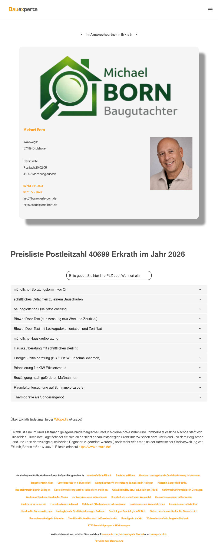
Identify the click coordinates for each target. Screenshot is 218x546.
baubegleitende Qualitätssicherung (40, 308)
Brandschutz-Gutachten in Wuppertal (131, 497)
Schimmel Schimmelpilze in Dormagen (182, 489)
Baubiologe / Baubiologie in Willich (127, 511)
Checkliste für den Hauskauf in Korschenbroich (92, 518)
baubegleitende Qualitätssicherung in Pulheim (80, 511)
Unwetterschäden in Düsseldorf (73, 482)
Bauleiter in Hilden (125, 475)
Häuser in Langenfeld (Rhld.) (173, 482)
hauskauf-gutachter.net (131, 534)
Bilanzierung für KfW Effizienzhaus (40, 367)
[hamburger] (210, 9)
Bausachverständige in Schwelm (46, 518)
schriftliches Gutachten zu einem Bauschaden (48, 299)
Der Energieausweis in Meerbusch (89, 497)
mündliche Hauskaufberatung (36, 338)
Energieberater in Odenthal (183, 504)
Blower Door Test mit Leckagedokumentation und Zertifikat (58, 328)
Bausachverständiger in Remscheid (173, 497)
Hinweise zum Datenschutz (109, 540)
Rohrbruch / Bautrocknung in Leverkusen (103, 504)
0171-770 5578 (32, 192)
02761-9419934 (33, 186)
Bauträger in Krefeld (131, 518)
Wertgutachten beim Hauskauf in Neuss (47, 497)
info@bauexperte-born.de (39, 198)
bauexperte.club (158, 534)
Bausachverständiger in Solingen (32, 489)
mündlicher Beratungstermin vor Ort (40, 289)
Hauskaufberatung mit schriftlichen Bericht (45, 348)
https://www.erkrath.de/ (95, 446)
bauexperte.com (110, 534)
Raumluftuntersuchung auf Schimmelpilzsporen (49, 387)
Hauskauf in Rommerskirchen (36, 511)
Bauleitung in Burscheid (33, 504)
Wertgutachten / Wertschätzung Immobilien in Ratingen (124, 482)
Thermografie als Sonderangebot (39, 397)
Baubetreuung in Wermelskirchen (147, 504)
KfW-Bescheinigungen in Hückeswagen (109, 525)
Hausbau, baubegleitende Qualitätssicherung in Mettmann (169, 475)
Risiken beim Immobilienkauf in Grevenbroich (173, 511)
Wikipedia (61, 419)
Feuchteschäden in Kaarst (64, 504)
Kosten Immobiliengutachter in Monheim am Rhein (81, 489)
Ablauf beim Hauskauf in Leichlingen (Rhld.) (135, 489)
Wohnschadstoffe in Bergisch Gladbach (167, 518)
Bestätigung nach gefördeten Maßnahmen (45, 377)
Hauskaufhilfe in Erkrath (99, 475)
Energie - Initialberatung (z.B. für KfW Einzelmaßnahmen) (57, 357)
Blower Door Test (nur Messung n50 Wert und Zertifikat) (55, 318)
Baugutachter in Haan (41, 482)
